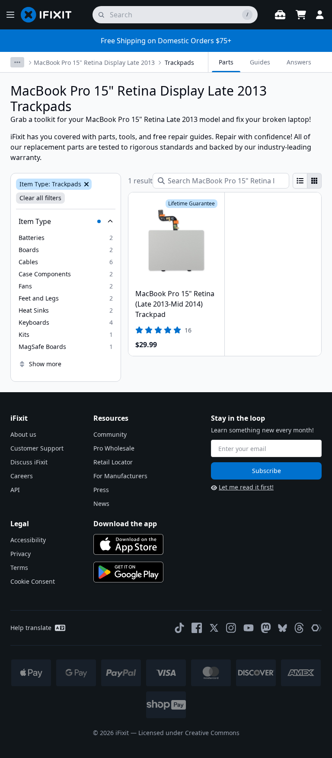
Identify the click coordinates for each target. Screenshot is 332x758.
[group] (307, 181)
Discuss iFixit (29, 462)
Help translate (30, 628)
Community (110, 434)
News (101, 503)
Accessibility (28, 540)
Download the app (125, 523)
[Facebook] (197, 628)
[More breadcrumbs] (17, 62)
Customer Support (37, 448)
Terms (19, 567)
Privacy (20, 554)
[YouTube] (248, 628)
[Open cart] (301, 14)
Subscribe (266, 471)
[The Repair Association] (316, 628)
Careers (21, 476)
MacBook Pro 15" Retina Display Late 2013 (94, 62)
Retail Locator (113, 462)
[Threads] (299, 628)
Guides (260, 62)
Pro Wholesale (113, 448)
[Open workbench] (280, 14)
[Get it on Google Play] (128, 572)
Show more (45, 364)
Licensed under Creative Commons (188, 733)
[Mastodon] (266, 628)
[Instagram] (231, 628)
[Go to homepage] (50, 14)
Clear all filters (40, 198)
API (15, 490)
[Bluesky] (282, 628)
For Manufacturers (120, 476)
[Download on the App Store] (128, 544)
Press (101, 490)
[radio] (300, 181)
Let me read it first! (246, 487)
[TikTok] (179, 628)
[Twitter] (214, 628)
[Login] (320, 15)
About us (23, 434)
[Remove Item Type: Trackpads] (85, 184)
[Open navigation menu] (10, 14)
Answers (299, 62)
